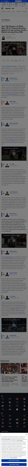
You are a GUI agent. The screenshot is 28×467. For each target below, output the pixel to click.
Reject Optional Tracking (14, 460)
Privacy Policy (20, 440)
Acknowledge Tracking (14, 464)
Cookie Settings (13, 457)
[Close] (26, 434)
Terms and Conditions (6, 439)
